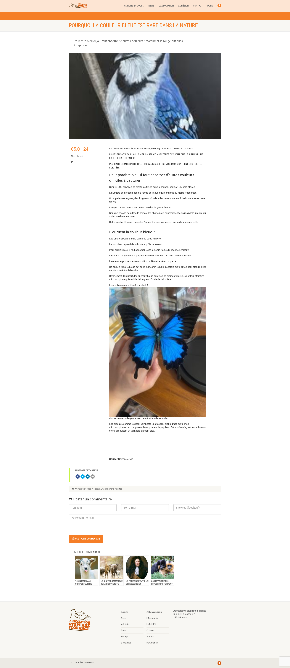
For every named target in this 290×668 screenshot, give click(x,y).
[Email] (92, 476)
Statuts (150, 636)
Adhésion (183, 5)
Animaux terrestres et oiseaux (87, 489)
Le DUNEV (151, 624)
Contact (198, 5)
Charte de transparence (83, 662)
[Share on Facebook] (78, 476)
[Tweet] (83, 476)
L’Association (166, 5)
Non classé (77, 156)
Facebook (219, 5)
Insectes (118, 489)
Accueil (124, 612)
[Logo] (78, 5)
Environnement (107, 489)
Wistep (124, 636)
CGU (70, 662)
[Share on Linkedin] (87, 476)
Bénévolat (126, 643)
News (151, 5)
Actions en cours (134, 5)
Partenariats (152, 643)
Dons (210, 5)
